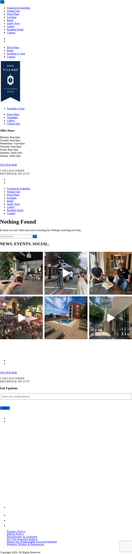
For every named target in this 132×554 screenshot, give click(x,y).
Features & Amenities (18, 7)
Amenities (12, 117)
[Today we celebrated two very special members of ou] (110, 273)
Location (11, 17)
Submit (4, 408)
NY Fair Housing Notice (22, 539)
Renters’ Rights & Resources (25, 544)
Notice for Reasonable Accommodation (32, 541)
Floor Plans (13, 14)
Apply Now (13, 23)
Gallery (11, 26)
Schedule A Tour (16, 53)
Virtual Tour (13, 10)
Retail (10, 20)
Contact (11, 32)
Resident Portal (15, 29)
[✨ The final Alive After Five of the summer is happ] (66, 273)
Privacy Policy (16, 531)
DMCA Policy (15, 533)
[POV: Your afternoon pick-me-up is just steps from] (21, 273)
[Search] (34, 236)
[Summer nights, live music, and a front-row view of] (21, 317)
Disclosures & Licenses (22, 536)
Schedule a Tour (16, 108)
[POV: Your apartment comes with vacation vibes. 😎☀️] (66, 317)
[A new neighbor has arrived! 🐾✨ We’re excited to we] (110, 317)
